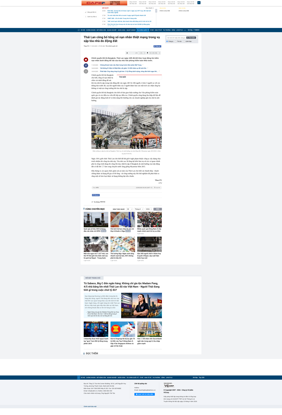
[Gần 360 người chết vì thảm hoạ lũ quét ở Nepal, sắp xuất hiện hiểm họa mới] (149, 244)
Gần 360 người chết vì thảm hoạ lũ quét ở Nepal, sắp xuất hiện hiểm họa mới (149, 256)
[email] (86, 71)
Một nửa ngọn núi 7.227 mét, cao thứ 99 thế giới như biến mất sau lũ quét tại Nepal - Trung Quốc (96, 256)
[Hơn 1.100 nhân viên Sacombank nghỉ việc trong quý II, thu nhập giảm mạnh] (149, 329)
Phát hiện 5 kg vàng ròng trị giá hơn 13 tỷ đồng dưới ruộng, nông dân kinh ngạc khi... (129, 71)
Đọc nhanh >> (150, 8)
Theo (126, 187)
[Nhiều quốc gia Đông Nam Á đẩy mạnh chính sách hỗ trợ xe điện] (149, 219)
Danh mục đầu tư (92, 16)
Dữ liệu (190, 30)
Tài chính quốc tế (111, 46)
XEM (157, 209)
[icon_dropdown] (198, 2)
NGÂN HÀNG (121, 30)
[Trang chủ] (79, 30)
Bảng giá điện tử (91, 12)
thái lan (102, 202)
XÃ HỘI (83, 30)
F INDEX (196, 30)
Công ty (170, 41)
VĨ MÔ (152, 30)
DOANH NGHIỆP (112, 30)
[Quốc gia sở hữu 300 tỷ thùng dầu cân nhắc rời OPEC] (96, 219)
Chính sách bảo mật (90, 406)
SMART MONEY (131, 30)
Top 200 (201, 377)
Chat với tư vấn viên (145, 394)
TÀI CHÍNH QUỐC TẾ (143, 30)
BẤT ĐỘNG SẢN (101, 30)
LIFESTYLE (179, 30)
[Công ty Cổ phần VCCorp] (181, 385)
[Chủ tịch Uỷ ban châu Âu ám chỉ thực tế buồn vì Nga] (122, 219)
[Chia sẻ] (86, 65)
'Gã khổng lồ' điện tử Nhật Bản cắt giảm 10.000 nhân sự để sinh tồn (123, 68)
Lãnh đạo (189, 41)
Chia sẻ (158, 46)
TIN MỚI (122, 77)
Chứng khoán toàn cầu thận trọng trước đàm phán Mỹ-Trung (121, 65)
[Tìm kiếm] (191, 38)
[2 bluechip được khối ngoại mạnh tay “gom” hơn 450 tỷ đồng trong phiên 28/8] (96, 329)
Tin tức (179, 41)
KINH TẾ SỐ (158, 30)
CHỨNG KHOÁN (91, 30)
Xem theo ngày (119, 209)
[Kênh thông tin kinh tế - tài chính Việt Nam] (104, 3)
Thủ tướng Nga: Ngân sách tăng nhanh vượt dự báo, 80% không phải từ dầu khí (122, 256)
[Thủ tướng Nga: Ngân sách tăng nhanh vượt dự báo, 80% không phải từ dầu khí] (122, 244)
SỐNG (173, 30)
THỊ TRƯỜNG (167, 30)
